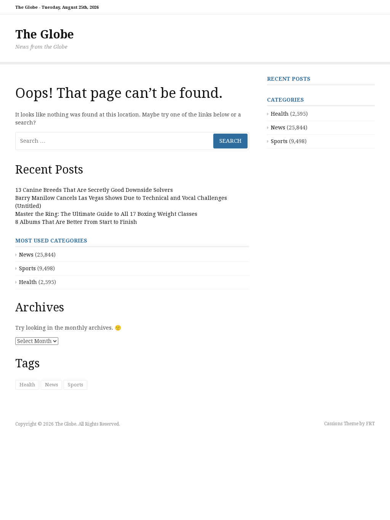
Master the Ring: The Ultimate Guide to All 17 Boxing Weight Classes (106, 214)
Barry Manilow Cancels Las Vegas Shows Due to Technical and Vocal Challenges (121, 198)
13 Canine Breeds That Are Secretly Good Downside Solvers (94, 190)
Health (28, 282)
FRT (370, 423)
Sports (27, 268)
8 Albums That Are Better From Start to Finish (76, 222)
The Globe (44, 34)
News (26, 255)
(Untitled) (28, 206)
